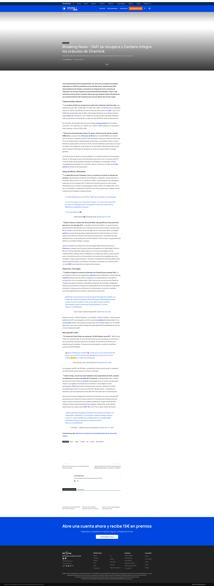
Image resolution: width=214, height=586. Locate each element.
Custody (112, 565)
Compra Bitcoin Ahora (107, 537)
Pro (111, 556)
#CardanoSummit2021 (105, 297)
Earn (94, 563)
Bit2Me (79, 3)
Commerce (96, 568)
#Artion (108, 413)
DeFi (88, 441)
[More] (91, 77)
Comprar (95, 558)
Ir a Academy (128, 568)
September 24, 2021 (104, 362)
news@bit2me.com (67, 561)
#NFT (72, 415)
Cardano (77, 441)
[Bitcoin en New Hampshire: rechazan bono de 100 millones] (91, 499)
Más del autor (81, 489)
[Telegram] (87, 77)
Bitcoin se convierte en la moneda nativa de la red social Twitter (75, 467)
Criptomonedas (112, 8)
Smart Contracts (99, 441)
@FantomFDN (70, 413)
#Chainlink (90, 413)
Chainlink (83, 441)
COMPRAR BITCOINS (135, 8)
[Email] (83, 77)
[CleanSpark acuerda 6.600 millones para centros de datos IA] (71, 499)
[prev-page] (63, 512)
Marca (146, 565)
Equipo (147, 556)
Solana (138, 3)
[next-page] (66, 512)
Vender (95, 560)
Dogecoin (93, 3)
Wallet (95, 555)
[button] (145, 8)
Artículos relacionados (69, 489)
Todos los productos (115, 567)
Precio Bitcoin (128, 560)
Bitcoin (86, 3)
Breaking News (69, 14)
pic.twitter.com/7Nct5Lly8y (85, 358)
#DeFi (90, 299)
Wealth (112, 559)
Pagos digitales (121, 3)
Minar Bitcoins (128, 558)
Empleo (147, 567)
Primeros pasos (129, 555)
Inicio (63, 14)
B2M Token (113, 562)
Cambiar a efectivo (130, 563)
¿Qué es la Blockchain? (131, 565)
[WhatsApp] (71, 77)
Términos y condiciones (10, 584)
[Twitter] (68, 77)
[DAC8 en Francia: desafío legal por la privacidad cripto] (111, 499)
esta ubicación (129, 578)
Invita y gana (148, 559)
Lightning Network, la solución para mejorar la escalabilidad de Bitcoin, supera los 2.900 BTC (107, 467)
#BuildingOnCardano (108, 299)
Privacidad (20, 584)
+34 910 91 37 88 (66, 563)
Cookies (26, 584)
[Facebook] (64, 77)
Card (94, 565)
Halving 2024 (124, 8)
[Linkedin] (75, 77)
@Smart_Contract (101, 304)
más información (86, 575)
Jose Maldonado (67, 59)
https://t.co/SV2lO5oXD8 (73, 423)
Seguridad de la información (36, 584)
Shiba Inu (130, 3)
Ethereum (102, 3)
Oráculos (92, 441)
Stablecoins (147, 3)
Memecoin (111, 3)
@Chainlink (91, 304)
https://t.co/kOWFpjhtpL (73, 307)
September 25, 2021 (104, 217)
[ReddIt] (79, 77)
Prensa (147, 562)
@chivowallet (99, 197)
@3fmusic (77, 353)
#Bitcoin (76, 212)
